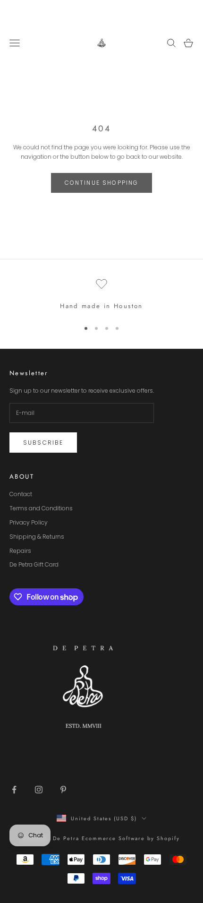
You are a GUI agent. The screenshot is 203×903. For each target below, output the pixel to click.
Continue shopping (102, 183)
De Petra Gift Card (34, 564)
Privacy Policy (28, 522)
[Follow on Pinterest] (63, 789)
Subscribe (43, 443)
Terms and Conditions (41, 508)
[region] (101, 294)
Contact (20, 494)
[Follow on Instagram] (38, 789)
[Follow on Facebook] (14, 789)
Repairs (20, 551)
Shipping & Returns (36, 537)
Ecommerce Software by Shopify (131, 838)
